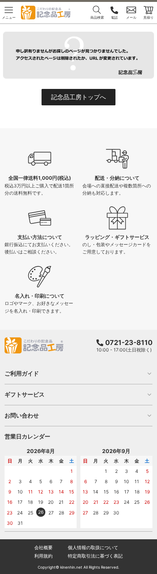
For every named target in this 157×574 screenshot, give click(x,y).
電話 (114, 17)
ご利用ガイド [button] (22, 373)
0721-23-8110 (128, 342)
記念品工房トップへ (78, 97)
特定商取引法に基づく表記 (95, 556)
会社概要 (43, 547)
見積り (148, 17)
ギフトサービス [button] (25, 394)
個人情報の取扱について (93, 547)
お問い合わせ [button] (22, 415)
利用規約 (43, 556)
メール (131, 17)
